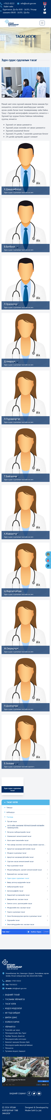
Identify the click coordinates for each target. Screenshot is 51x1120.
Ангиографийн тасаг (15, 891)
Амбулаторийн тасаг (15, 887)
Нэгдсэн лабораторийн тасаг (18, 832)
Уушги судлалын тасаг (16, 912)
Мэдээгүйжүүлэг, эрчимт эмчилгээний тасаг (24, 870)
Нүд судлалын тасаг (15, 865)
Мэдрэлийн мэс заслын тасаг (19, 908)
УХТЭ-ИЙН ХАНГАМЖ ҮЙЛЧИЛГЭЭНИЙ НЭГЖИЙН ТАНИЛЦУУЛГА (25, 826)
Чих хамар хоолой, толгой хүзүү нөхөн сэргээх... (26, 845)
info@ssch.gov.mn (16, 988)
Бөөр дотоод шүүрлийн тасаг (18, 882)
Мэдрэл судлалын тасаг (16, 853)
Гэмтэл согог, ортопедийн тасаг (19, 903)
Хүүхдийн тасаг (13, 920)
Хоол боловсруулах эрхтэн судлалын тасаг (24, 916)
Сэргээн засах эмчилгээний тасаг (20, 861)
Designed (29, 1107)
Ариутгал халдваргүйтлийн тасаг (20, 857)
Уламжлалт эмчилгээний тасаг (19, 836)
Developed (41, 1107)
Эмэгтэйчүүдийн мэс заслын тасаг (20, 924)
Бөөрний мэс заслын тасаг (17, 899)
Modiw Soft (30, 1110)
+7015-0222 (13, 981)
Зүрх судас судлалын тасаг (18, 878)
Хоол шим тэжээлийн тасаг (18, 840)
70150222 (11, 984)
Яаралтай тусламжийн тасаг (18, 895)
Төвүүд (9, 807)
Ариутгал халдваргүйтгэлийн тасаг (21, 849)
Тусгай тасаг (12, 821)
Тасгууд (10, 817)
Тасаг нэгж (28, 41)
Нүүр (21, 41)
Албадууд (10, 812)
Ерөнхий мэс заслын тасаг (17, 874)
